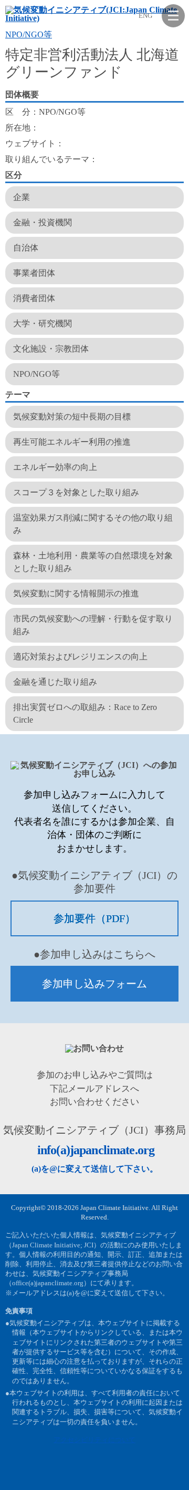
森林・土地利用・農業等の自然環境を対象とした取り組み (93, 562)
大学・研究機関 (42, 323)
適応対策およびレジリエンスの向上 (80, 656)
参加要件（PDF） (94, 918)
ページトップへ (173, 1474)
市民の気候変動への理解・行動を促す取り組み (93, 625)
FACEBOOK (121, 1474)
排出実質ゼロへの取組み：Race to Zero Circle (85, 713)
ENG (145, 15)
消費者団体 (34, 298)
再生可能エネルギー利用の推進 (72, 441)
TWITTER (147, 1474)
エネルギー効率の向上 (55, 467)
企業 (21, 197)
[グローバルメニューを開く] (173, 15)
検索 (123, 15)
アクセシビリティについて (94, 1440)
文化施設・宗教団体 (51, 348)
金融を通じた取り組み (55, 681)
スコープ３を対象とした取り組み (76, 492)
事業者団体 (34, 272)
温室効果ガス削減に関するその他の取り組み (93, 524)
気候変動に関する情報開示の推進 (76, 593)
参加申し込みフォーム (94, 983)
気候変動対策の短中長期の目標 (72, 416)
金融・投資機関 (42, 222)
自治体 (25, 247)
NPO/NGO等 (28, 34)
